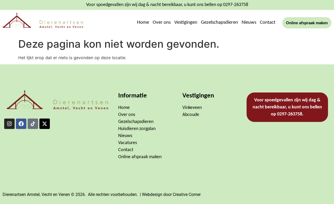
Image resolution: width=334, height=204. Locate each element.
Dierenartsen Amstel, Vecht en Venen (36, 194)
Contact (267, 22)
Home (143, 22)
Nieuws (249, 22)
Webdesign (152, 194)
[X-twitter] (44, 124)
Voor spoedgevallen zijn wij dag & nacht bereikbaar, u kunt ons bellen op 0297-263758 (167, 4)
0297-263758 (289, 114)
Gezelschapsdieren (219, 22)
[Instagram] (9, 124)
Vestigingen (185, 22)
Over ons (162, 22)
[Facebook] (21, 124)
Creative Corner (187, 194)
